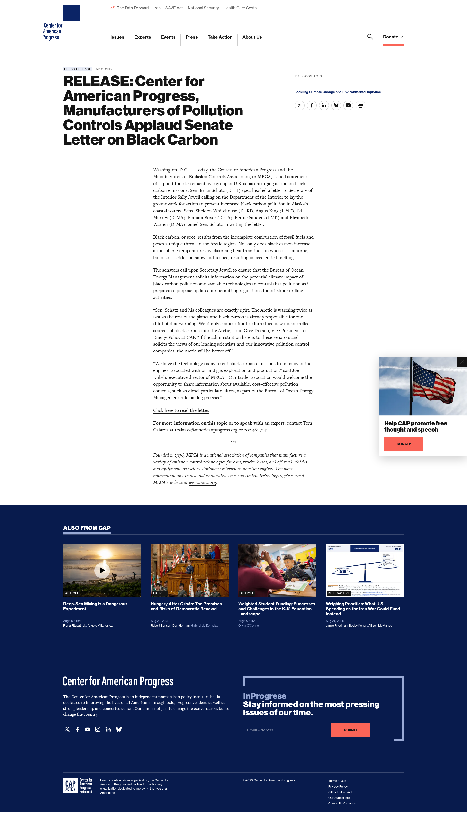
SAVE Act (174, 7)
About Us (252, 37)
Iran (157, 7)
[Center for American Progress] (72, 23)
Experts (142, 37)
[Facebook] (77, 729)
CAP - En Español (340, 792)
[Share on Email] (348, 105)
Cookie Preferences (342, 803)
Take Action (220, 37)
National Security (203, 7)
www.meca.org (202, 482)
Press (192, 37)
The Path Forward (133, 7)
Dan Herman (181, 625)
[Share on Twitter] (300, 105)
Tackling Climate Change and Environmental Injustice (338, 92)
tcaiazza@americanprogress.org (206, 429)
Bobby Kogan (358, 625)
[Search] (370, 40)
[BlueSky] (118, 729)
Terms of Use (337, 781)
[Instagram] (98, 729)
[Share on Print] (360, 105)
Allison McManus (380, 625)
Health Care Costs (240, 7)
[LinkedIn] (108, 729)
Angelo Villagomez (100, 625)
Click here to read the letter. (181, 410)
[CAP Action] (79, 785)
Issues (117, 37)
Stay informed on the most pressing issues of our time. (311, 704)
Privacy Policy (338, 786)
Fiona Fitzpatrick (74, 625)
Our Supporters (339, 798)
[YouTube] (87, 729)
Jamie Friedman (337, 625)
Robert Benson (161, 625)
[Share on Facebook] (312, 105)
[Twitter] (67, 729)
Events (168, 37)
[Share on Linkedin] (324, 105)
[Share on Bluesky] (336, 105)
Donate (391, 37)
